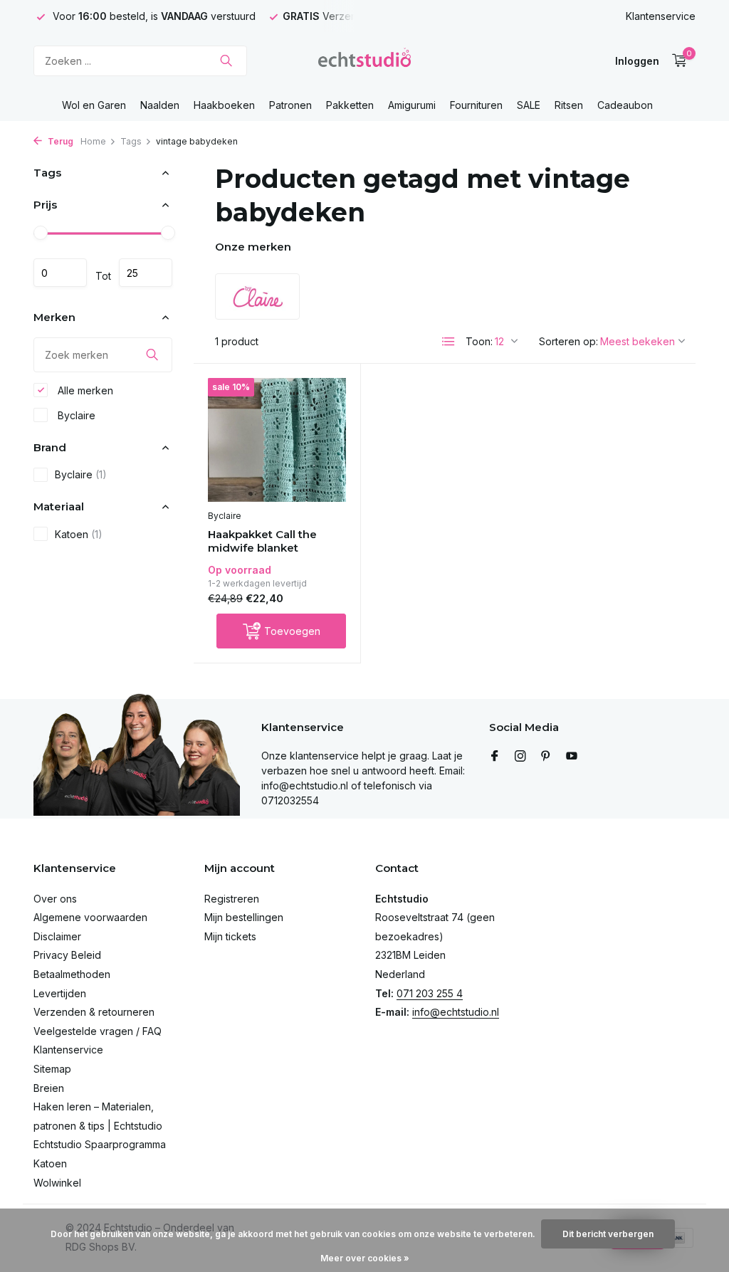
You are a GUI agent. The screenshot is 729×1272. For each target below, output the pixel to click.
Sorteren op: (568, 341)
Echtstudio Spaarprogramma (99, 1144)
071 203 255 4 (430, 993)
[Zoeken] (226, 60)
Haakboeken (224, 105)
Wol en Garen (94, 105)
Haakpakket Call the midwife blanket (262, 541)
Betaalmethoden (71, 974)
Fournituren (476, 105)
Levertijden (59, 993)
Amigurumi (412, 105)
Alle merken (84, 390)
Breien (48, 1088)
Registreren (231, 899)
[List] (448, 341)
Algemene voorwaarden (90, 917)
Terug (59, 141)
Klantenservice (661, 16)
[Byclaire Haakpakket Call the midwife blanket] (277, 440)
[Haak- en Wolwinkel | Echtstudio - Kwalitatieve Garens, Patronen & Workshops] (364, 60)
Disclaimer (57, 936)
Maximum (145, 272)
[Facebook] (494, 756)
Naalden (159, 105)
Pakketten (350, 105)
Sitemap (52, 1069)
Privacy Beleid (67, 955)
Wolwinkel (57, 1183)
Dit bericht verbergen (608, 1234)
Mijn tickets (230, 936)
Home (93, 141)
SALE (528, 105)
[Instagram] (520, 756)
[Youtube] (571, 756)
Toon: (479, 341)
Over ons (55, 899)
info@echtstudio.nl (455, 1012)
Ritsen (569, 105)
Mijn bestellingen (243, 917)
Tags (131, 141)
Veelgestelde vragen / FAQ (97, 1031)
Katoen (79, 534)
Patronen (290, 105)
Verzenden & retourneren (93, 1012)
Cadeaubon (625, 105)
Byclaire (75, 415)
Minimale (60, 272)
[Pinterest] (546, 756)
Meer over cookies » (364, 1258)
